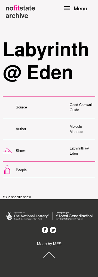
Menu (80, 8)
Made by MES (49, 243)
